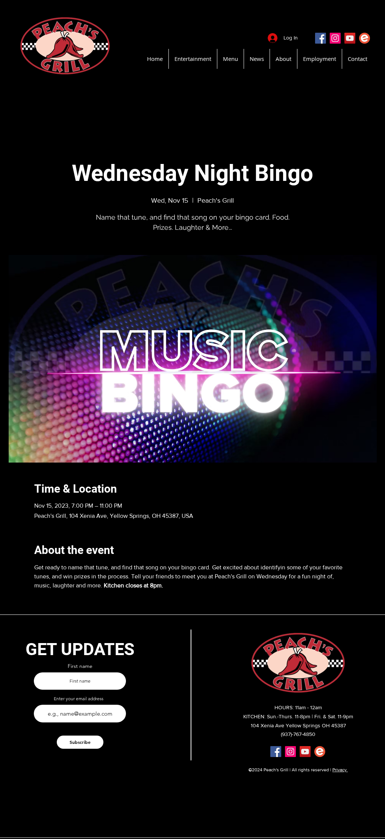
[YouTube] (349, 38)
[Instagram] (335, 38)
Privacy (340, 769)
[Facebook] (320, 38)
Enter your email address (78, 698)
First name (80, 666)
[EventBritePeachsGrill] (364, 38)
